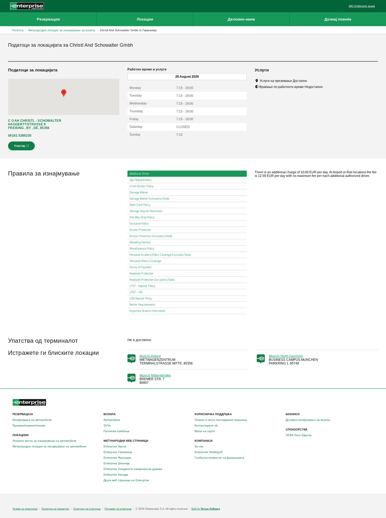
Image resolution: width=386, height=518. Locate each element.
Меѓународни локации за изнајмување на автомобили (49, 446)
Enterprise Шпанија (117, 463)
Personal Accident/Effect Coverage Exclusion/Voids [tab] (160, 255)
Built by (205, 509)
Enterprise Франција (117, 457)
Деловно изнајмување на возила (308, 419)
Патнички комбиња (116, 431)
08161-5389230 (19, 135)
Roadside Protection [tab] (141, 273)
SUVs (107, 425)
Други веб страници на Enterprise (126, 480)
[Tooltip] (311, 81)
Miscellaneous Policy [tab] (141, 249)
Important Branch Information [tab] (147, 311)
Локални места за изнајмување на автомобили (44, 440)
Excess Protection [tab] (140, 230)
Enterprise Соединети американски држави (133, 469)
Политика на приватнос (55, 509)
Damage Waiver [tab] (138, 192)
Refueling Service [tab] (139, 242)
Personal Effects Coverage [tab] (145, 261)
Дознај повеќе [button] (337, 19)
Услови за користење (24, 509)
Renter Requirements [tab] (142, 305)
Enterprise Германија (118, 452)
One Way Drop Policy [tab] (141, 217)
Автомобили (112, 419)
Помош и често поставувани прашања (221, 419)
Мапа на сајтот (205, 431)
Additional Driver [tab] (139, 174)
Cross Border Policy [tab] (141, 186)
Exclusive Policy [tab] (139, 224)
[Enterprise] (27, 5)
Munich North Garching (286, 356)
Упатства (22, 147)
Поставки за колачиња (118, 509)
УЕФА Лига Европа (298, 435)
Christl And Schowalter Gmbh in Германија (128, 30)
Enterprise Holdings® (209, 452)
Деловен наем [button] (241, 19)
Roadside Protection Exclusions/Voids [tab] (152, 280)
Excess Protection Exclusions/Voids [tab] (150, 236)
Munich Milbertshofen (155, 375)
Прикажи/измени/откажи (28, 425)
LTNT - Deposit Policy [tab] (142, 286)
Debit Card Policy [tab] (139, 205)
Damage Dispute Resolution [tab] (145, 211)
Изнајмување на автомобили (32, 419)
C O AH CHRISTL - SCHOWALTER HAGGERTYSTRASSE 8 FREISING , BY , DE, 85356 (34, 124)
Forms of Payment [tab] (140, 267)
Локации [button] (145, 19)
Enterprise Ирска (115, 446)
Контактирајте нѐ (206, 425)
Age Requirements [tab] (140, 180)
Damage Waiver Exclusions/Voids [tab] (149, 199)
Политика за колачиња (87, 509)
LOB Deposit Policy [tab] (140, 298)
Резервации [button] (48, 19)
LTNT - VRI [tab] (136, 292)
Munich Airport (150, 356)
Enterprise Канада (116, 474)
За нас (199, 446)
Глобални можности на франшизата (219, 457)
